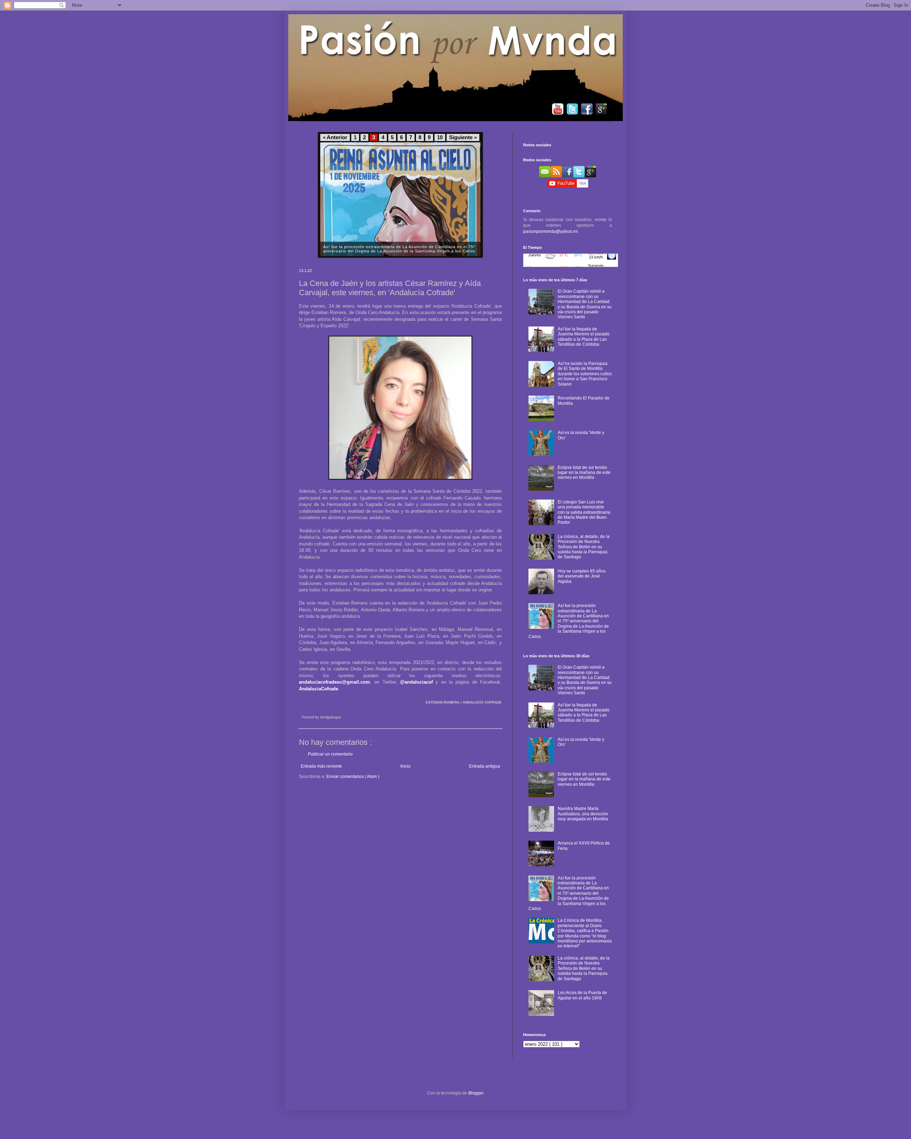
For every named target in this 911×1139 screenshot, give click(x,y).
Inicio (405, 766)
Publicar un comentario (330, 754)
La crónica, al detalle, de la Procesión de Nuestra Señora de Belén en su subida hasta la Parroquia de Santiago (584, 547)
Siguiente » (463, 137)
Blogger (475, 1093)
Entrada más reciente (321, 766)
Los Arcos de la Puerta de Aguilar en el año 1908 (582, 995)
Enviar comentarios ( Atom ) (352, 776)
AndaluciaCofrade (318, 688)
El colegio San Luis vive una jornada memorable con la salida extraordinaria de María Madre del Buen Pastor (584, 512)
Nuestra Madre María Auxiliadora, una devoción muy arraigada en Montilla (583, 813)
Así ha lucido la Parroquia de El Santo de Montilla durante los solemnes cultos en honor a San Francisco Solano (585, 374)
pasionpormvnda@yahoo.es (550, 231)
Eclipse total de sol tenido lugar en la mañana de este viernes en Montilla (584, 472)
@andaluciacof (416, 682)
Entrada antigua (484, 766)
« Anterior (335, 137)
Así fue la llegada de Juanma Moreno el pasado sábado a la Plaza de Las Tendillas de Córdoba (584, 336)
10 (440, 137)
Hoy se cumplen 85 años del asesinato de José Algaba (582, 576)
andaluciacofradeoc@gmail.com (334, 682)
